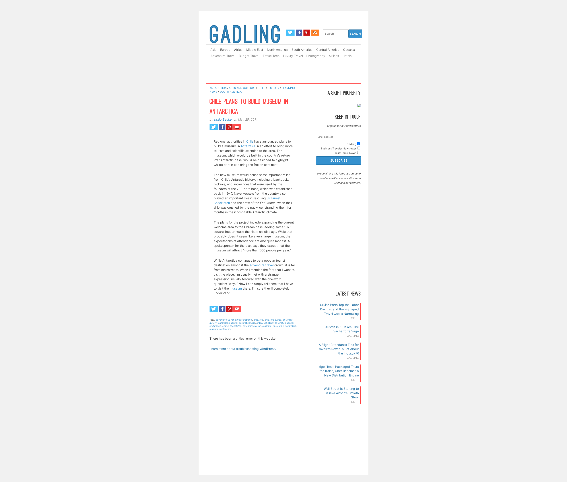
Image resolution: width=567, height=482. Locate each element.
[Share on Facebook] (222, 127)
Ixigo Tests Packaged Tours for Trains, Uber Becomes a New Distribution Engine (338, 371)
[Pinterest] (306, 32)
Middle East (254, 49)
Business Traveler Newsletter (338, 148)
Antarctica (218, 88)
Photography (315, 56)
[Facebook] (299, 32)
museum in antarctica (284, 326)
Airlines (334, 56)
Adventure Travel (222, 56)
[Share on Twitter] (214, 127)
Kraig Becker (223, 119)
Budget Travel (249, 56)
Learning (288, 88)
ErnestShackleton (252, 326)
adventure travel (262, 265)
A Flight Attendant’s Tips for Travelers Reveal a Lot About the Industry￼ (338, 349)
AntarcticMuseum (284, 322)
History (273, 88)
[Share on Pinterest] (229, 127)
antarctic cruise (273, 319)
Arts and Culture (242, 88)
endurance (215, 326)
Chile (261, 88)
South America (302, 49)
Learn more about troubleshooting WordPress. (243, 349)
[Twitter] (290, 32)
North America (277, 49)
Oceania (349, 49)
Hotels (346, 56)
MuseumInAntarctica (220, 329)
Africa (238, 49)
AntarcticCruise (247, 322)
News (213, 91)
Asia (213, 49)
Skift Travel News (345, 153)
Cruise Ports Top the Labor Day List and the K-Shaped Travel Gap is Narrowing (339, 309)
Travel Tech (271, 56)
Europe (225, 49)
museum (236, 288)
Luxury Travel (293, 56)
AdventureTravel (243, 319)
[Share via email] (237, 127)
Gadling (245, 36)
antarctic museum (228, 322)
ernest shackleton (231, 326)
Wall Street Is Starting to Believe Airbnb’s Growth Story (341, 393)
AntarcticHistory (265, 322)
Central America (327, 49)
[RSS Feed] (315, 32)
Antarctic (258, 319)
